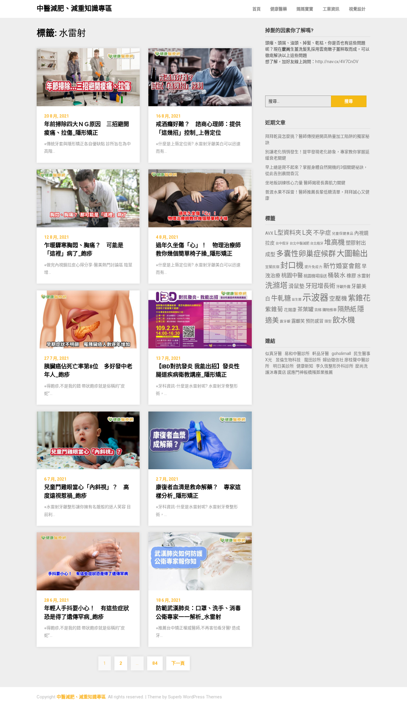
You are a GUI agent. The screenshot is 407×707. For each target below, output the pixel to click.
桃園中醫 (292, 275)
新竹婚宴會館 (342, 266)
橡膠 (351, 276)
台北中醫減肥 (299, 243)
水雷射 (363, 276)
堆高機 (334, 242)
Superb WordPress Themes (195, 697)
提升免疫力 (313, 267)
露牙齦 (285, 321)
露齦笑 (298, 321)
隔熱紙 (347, 309)
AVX (269, 233)
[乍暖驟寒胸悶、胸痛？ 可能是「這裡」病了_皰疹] (88, 198)
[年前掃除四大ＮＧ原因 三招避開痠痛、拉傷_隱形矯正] (88, 77)
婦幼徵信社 (333, 359)
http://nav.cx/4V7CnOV (336, 61)
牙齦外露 (343, 286)
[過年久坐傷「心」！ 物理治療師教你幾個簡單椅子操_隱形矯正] (199, 198)
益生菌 (297, 299)
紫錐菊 (274, 309)
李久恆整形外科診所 (335, 366)
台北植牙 (316, 243)
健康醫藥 (278, 9)
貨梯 (317, 310)
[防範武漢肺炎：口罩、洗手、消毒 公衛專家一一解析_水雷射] (199, 561)
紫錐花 (359, 297)
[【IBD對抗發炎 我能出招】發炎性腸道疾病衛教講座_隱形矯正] (199, 319)
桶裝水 (337, 275)
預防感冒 (315, 321)
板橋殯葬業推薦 (318, 372)
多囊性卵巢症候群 (306, 253)
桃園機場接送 (315, 276)
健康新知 (304, 366)
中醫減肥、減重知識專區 (74, 8)
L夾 (307, 232)
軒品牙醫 (320, 353)
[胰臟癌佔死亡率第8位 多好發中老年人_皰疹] (88, 319)
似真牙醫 (273, 353)
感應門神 (295, 372)
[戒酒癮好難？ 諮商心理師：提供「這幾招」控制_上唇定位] (199, 77)
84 (155, 663)
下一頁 (178, 663)
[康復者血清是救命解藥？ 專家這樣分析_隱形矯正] (199, 440)
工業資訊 (331, 9)
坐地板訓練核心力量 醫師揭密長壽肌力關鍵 (305, 182)
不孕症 (322, 232)
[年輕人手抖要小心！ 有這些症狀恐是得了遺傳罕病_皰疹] (88, 561)
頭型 (328, 321)
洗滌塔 (276, 285)
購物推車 (329, 310)
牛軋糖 (281, 298)
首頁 (256, 9)
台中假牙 (282, 243)
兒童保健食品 (342, 234)
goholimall (341, 353)
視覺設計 (357, 9)
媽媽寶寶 (304, 9)
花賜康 (290, 309)
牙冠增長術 (320, 286)
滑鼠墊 (296, 286)
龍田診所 (312, 359)
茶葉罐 (305, 309)
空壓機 (338, 298)
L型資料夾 (287, 232)
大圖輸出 (352, 253)
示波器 (315, 298)
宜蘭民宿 (272, 267)
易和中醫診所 (297, 353)
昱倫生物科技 (288, 359)
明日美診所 (283, 366)
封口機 (292, 265)
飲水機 (344, 319)
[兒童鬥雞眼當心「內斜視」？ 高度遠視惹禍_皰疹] (88, 440)
